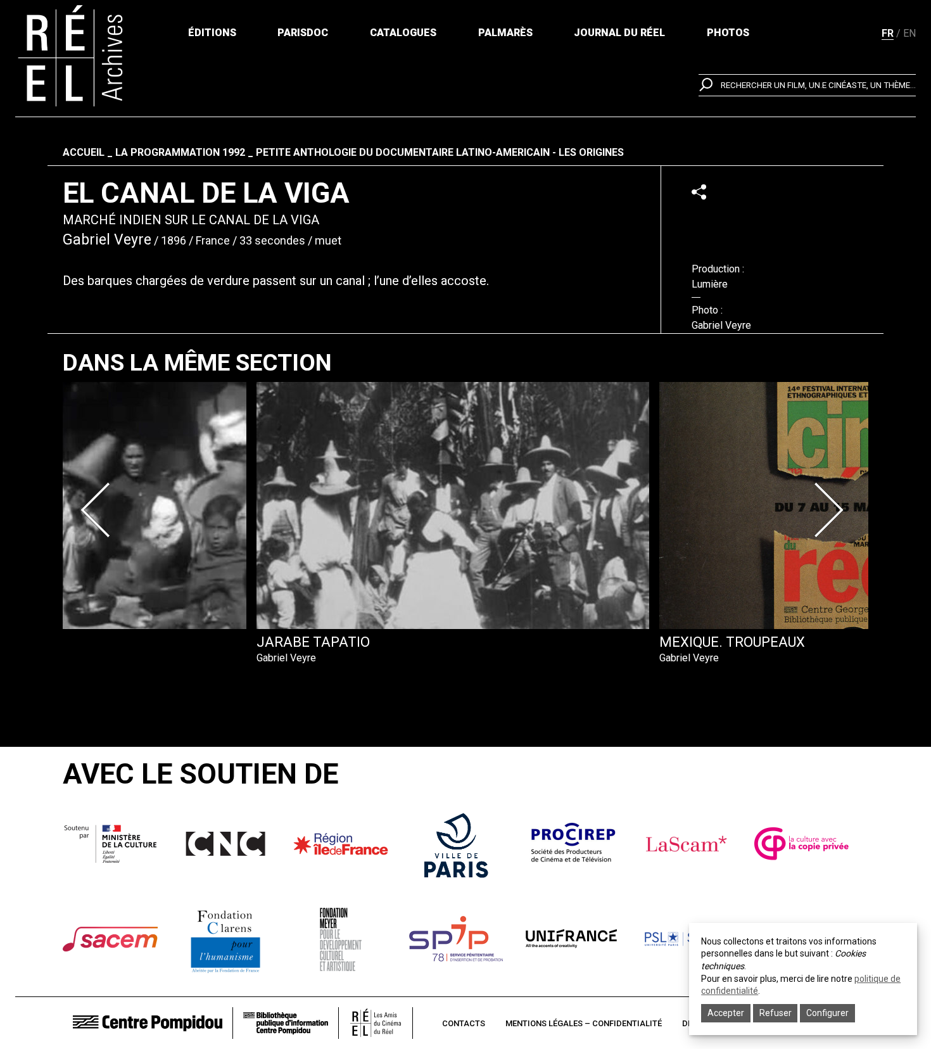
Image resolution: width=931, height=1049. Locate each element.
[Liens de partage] (699, 192)
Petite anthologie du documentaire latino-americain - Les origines (440, 152)
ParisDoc (302, 33)
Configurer (827, 1013)
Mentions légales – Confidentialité (583, 1023)
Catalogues (403, 33)
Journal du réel (619, 33)
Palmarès (505, 33)
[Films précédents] (99, 510)
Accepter (725, 1013)
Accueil (83, 152)
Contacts (463, 1023)
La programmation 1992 (180, 152)
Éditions (212, 33)
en (909, 33)
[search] (807, 85)
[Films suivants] (831, 510)
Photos (728, 33)
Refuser (775, 1013)
